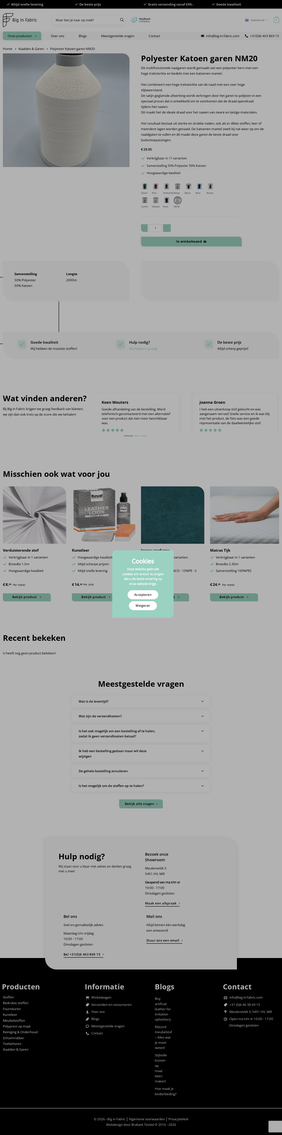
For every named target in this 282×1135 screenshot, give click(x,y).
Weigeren (143, 605)
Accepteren (143, 595)
